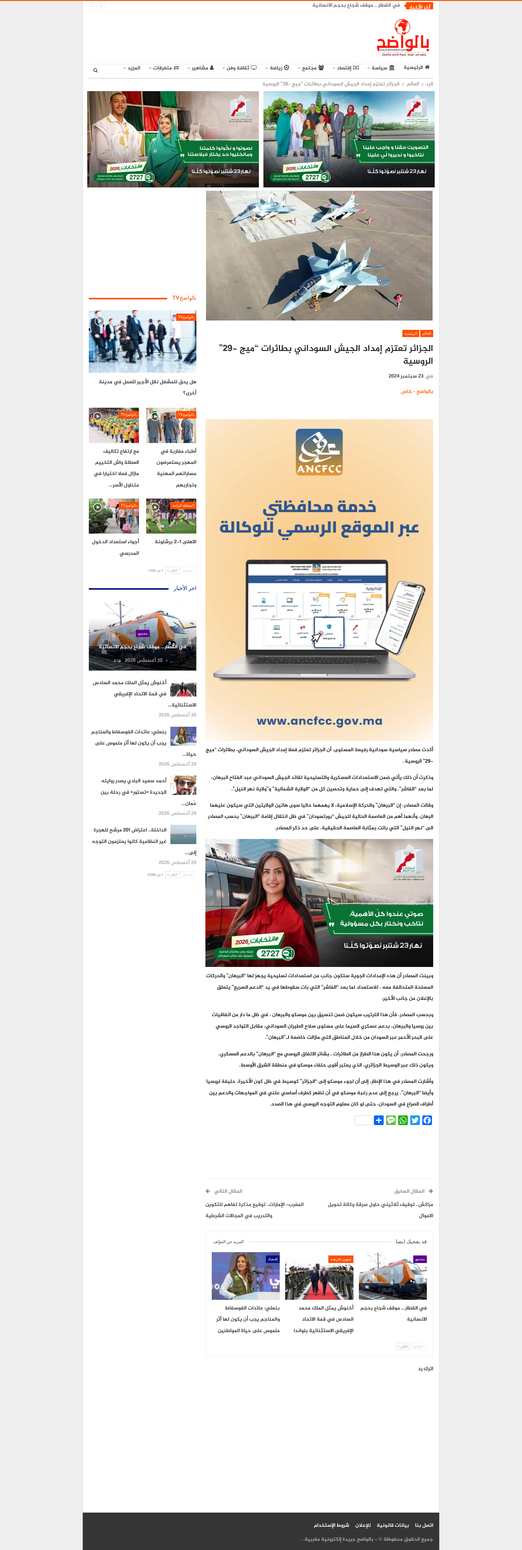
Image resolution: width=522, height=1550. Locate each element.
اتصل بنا (424, 1525)
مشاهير (200, 68)
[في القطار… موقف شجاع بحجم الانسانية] (393, 1276)
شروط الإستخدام (331, 1525)
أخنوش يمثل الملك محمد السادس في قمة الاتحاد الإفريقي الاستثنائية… (144, 694)
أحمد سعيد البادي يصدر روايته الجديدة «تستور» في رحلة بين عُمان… (148, 792)
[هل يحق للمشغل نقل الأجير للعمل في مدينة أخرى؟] (142, 341)
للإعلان (363, 1525)
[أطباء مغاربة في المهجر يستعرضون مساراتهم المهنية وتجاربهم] (171, 425)
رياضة (276, 68)
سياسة (379, 68)
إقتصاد (344, 68)
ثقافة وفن (238, 68)
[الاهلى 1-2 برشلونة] (171, 516)
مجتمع (309, 68)
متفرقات (162, 68)
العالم (426, 333)
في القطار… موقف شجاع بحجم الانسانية (356, 5)
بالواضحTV (186, 317)
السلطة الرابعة (183, 505)
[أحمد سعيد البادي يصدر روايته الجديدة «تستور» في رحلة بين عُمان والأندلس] (183, 785)
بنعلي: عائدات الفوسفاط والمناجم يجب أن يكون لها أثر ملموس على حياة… (143, 743)
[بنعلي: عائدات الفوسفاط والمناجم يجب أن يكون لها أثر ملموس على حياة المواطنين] (246, 1276)
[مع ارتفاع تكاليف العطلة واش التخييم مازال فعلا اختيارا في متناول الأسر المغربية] (114, 425)
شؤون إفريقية (340, 1259)
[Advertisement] (205, 36)
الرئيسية (413, 68)
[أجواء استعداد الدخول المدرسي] (114, 516)
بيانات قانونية (393, 1525)
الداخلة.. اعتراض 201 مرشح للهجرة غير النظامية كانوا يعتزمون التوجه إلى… (144, 841)
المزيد (133, 68)
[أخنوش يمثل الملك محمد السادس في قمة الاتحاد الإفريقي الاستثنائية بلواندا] (319, 1276)
